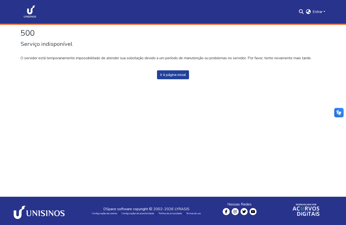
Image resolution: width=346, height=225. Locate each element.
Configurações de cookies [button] (104, 213)
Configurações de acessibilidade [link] (138, 213)
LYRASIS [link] (182, 209)
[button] (29, 11)
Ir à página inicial (173, 74)
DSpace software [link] (117, 209)
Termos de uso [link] (193, 213)
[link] (40, 210)
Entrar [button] (318, 11)
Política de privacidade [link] (170, 213)
